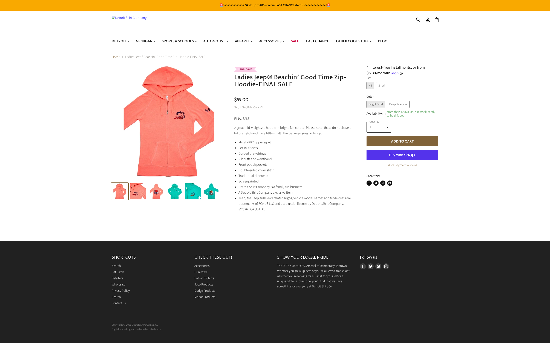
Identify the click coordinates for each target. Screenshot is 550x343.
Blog (382, 41)
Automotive (214, 41)
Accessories (270, 41)
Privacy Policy (121, 290)
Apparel (242, 41)
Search (116, 266)
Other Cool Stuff (352, 41)
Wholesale (118, 284)
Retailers (117, 278)
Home (116, 57)
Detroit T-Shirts (204, 278)
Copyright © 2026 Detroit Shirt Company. (135, 325)
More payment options (402, 165)
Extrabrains (155, 329)
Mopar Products (204, 297)
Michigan (144, 41)
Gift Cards (118, 272)
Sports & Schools (178, 41)
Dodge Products (204, 290)
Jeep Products (203, 284)
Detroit (119, 41)
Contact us (119, 303)
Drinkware (201, 272)
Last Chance (317, 41)
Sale (295, 41)
